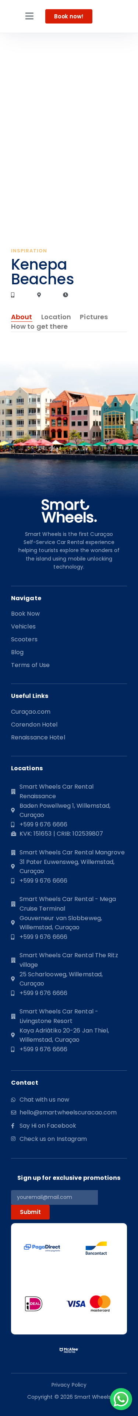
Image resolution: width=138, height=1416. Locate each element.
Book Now (25, 613)
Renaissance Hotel (38, 737)
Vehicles (23, 626)
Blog (17, 652)
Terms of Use (30, 665)
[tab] (21, 317)
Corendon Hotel (34, 724)
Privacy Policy (69, 1384)
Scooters (24, 639)
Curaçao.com (30, 712)
